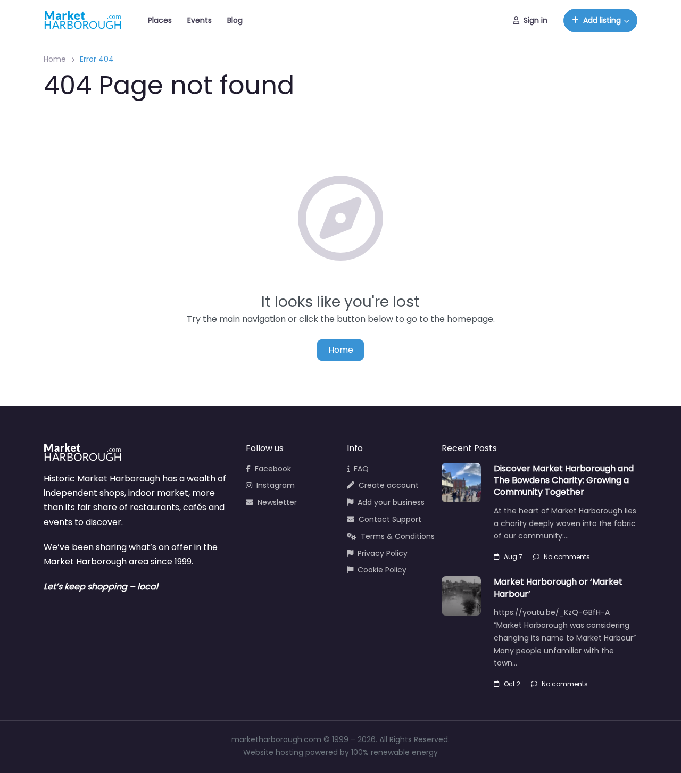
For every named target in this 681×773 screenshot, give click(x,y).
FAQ (361, 468)
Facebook (273, 468)
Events (199, 20)
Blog (235, 20)
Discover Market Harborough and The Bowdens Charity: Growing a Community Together (564, 480)
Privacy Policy (383, 553)
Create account (389, 485)
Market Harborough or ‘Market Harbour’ (558, 588)
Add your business (391, 502)
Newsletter (277, 502)
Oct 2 (512, 683)
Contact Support (390, 519)
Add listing (602, 20)
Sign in (535, 20)
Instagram (275, 485)
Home (55, 59)
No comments (567, 556)
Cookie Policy (382, 569)
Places (160, 20)
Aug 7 (513, 556)
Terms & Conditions (398, 536)
